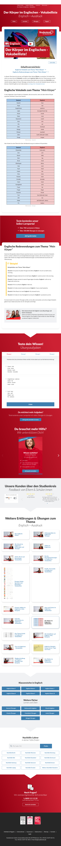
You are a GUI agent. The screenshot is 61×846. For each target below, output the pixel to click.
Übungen (36, 21)
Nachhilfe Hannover (30, 762)
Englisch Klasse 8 (11, 693)
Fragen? (47, 21)
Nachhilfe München (30, 752)
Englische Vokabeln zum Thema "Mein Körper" (29, 69)
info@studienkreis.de (40, 839)
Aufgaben (30, 708)
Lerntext (25, 21)
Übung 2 (23, 354)
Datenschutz (38, 831)
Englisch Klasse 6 (30, 688)
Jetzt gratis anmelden (30, 471)
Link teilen (52, 62)
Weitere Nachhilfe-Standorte (50, 767)
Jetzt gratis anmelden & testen (30, 419)
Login (29, 834)
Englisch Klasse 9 (30, 693)
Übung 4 (52, 354)
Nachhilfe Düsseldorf (30, 757)
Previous (2, 455)
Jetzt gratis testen (30, 236)
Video (14, 21)
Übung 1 (9, 354)
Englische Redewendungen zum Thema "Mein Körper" (30, 72)
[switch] (15, 498)
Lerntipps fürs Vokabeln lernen (36, 84)
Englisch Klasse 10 (50, 693)
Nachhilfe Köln (11, 757)
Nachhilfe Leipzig (11, 767)
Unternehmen (20, 831)
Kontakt (53, 831)
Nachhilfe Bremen (50, 762)
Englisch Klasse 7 (49, 688)
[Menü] (17, 497)
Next (58, 455)
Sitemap (46, 831)
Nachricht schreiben (30, 804)
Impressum (30, 831)
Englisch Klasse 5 (11, 688)
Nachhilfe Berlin (11, 752)
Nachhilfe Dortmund (49, 757)
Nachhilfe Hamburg (11, 762)
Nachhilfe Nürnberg (50, 752)
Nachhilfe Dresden (30, 767)
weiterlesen (50, 503)
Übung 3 (37, 354)
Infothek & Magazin (9, 831)
